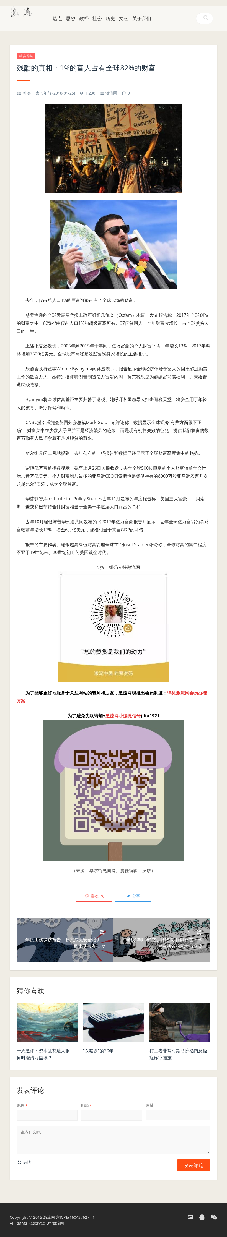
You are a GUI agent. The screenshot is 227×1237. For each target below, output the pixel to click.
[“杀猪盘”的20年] (113, 1024)
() (97, 895)
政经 (84, 18)
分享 (135, 895)
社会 (97, 18)
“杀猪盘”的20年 (98, 1051)
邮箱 (86, 1105)
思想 (70, 18)
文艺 (123, 18)
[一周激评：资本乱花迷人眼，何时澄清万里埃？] (47, 1024)
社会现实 (26, 56)
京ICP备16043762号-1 (75, 1217)
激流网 (111, 93)
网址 (150, 1105)
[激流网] (21, 11)
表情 (26, 1162)
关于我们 (141, 18)
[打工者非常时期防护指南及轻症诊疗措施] (179, 1024)
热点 (57, 18)
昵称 (22, 1105)
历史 (110, 18)
